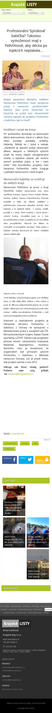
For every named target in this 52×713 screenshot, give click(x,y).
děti (35, 443)
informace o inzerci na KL (12, 689)
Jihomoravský (9, 613)
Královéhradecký (25, 609)
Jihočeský (26, 606)
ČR (2, 606)
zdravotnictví (10, 443)
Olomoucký (21, 613)
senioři (25, 443)
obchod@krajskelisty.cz (11, 680)
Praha (7, 606)
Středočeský (16, 606)
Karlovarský (45, 606)
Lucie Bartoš (17, 433)
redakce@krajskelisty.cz (20, 374)
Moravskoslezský (34, 613)
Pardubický (38, 609)
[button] (13, 12)
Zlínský (46, 613)
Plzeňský (35, 606)
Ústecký (4, 609)
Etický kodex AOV (38, 703)
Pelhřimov (9, 448)
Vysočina (48, 609)
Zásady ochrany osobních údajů (18, 703)
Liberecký (13, 609)
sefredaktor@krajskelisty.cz (13, 667)
